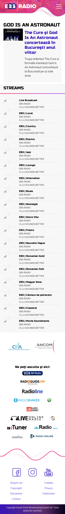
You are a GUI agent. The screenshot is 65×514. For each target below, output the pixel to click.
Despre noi (16, 482)
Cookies (48, 482)
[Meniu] (59, 6)
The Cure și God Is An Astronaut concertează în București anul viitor (41, 42)
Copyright (16, 488)
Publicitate (49, 493)
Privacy (49, 488)
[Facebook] (16, 472)
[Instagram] (32, 472)
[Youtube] (48, 472)
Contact (16, 499)
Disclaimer (16, 493)
